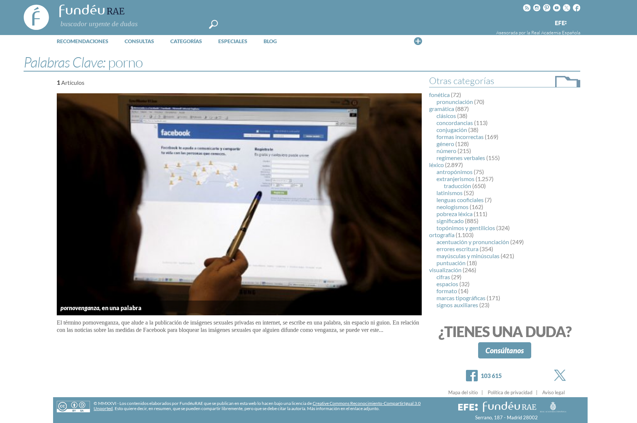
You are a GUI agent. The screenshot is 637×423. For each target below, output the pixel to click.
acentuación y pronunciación (472, 241)
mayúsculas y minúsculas (467, 255)
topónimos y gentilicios (465, 227)
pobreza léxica (454, 213)
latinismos (449, 192)
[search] (213, 24)
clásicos (446, 115)
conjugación (451, 129)
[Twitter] (561, 375)
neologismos (452, 206)
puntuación (451, 262)
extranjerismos (455, 178)
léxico (436, 164)
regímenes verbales (460, 157)
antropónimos (454, 171)
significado (450, 220)
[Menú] (418, 41)
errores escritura (457, 248)
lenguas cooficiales (460, 199)
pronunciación (454, 101)
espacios (447, 283)
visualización (445, 269)
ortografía (442, 234)
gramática (441, 108)
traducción (457, 185)
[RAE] (575, 21)
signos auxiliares (457, 304)
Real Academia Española (555, 32)
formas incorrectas (460, 136)
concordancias (454, 122)
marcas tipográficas (460, 297)
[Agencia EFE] (560, 23)
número (446, 150)
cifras (443, 276)
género (445, 143)
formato (446, 290)
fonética (439, 94)
